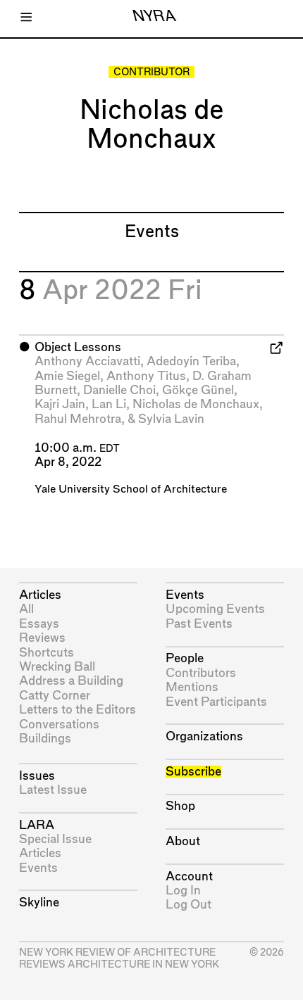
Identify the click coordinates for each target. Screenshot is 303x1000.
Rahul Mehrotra (78, 419)
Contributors (201, 673)
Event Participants (216, 702)
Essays (39, 624)
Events (38, 868)
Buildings (45, 739)
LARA (36, 825)
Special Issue (55, 839)
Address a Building (71, 681)
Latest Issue (53, 790)
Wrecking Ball (57, 667)
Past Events (199, 624)
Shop (180, 806)
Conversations (59, 724)
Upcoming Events (215, 609)
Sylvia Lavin (171, 419)
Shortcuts (46, 653)
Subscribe (193, 772)
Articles (40, 595)
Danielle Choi (119, 390)
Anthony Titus (146, 376)
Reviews (42, 638)
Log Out (188, 905)
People (185, 658)
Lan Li (109, 404)
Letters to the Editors (77, 710)
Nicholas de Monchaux (195, 404)
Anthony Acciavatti (87, 361)
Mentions (192, 687)
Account (189, 876)
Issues (37, 776)
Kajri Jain (60, 404)
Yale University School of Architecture (131, 489)
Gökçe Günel (198, 390)
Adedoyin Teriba (191, 361)
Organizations (204, 736)
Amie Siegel (67, 376)
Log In (183, 891)
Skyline (39, 903)
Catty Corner (54, 696)
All (26, 609)
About (183, 841)
